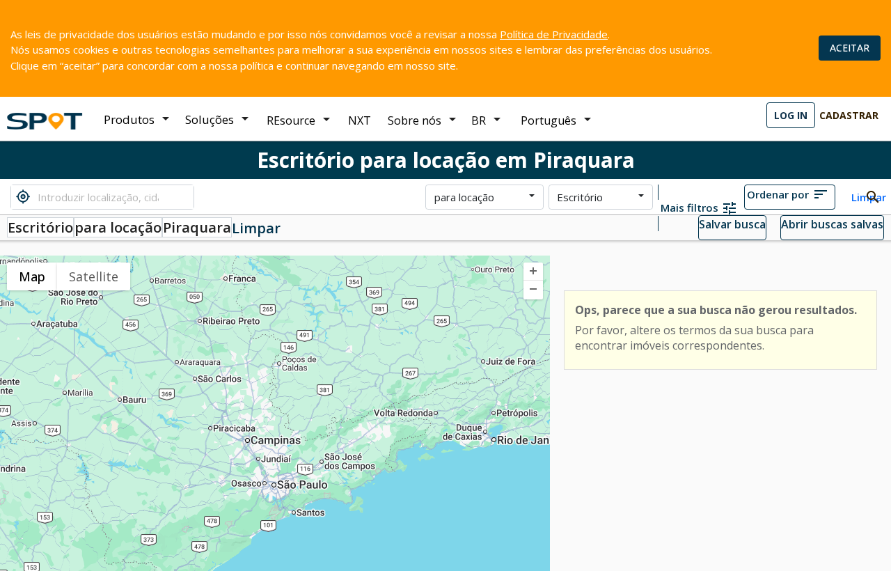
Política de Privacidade (554, 34)
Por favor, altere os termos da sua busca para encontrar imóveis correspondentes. (694, 337)
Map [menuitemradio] (32, 276)
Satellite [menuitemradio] (93, 276)
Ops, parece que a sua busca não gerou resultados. (716, 310)
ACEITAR (849, 47)
